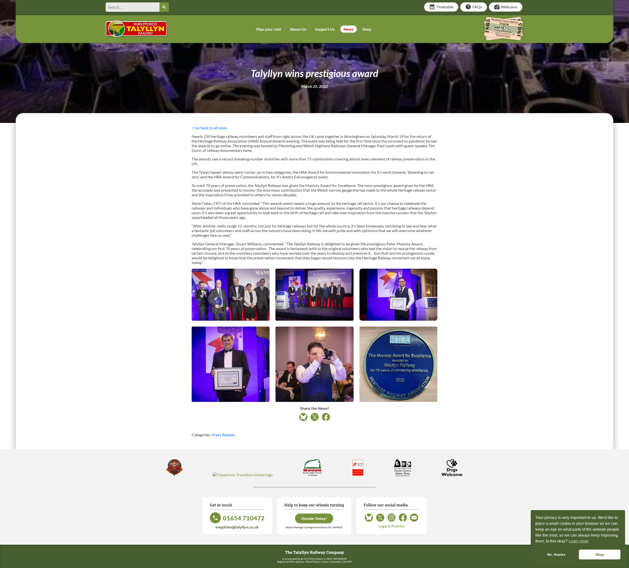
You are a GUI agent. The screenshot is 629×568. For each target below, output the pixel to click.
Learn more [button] (578, 541)
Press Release (223, 434)
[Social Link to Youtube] (414, 521)
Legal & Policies (391, 526)
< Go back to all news (209, 127)
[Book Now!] (503, 37)
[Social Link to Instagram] (391, 521)
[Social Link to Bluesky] (369, 521)
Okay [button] (599, 554)
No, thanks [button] (556, 554)
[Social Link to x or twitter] (380, 521)
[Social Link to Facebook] (403, 521)
